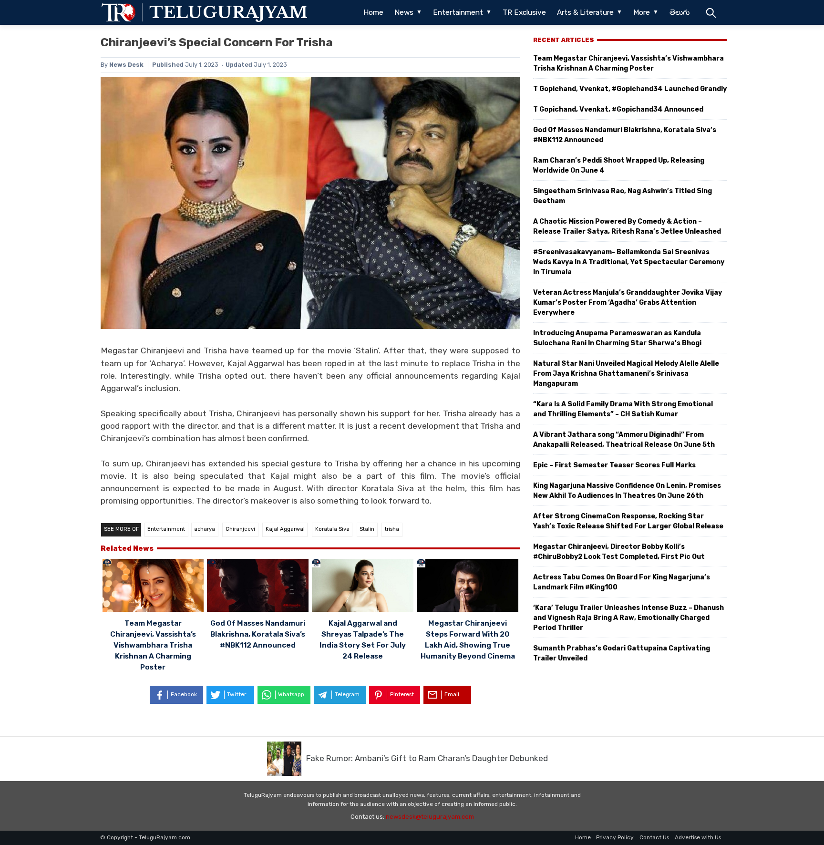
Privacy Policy (615, 837)
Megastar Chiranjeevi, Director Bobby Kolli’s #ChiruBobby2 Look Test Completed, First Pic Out (619, 552)
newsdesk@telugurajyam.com (430, 816)
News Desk (126, 64)
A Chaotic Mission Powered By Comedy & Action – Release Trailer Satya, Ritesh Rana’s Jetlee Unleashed (627, 226)
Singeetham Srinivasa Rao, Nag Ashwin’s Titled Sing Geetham (622, 196)
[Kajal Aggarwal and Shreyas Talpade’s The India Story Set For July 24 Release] (362, 587)
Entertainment (458, 12)
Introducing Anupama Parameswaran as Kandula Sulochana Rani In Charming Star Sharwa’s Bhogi (617, 338)
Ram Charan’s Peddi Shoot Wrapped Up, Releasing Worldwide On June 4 (618, 165)
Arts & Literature (585, 12)
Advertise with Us (698, 837)
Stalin (367, 529)
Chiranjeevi (240, 529)
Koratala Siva (332, 529)
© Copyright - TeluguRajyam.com (145, 837)
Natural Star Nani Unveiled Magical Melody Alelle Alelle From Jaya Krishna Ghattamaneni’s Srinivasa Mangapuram (626, 374)
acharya (204, 529)
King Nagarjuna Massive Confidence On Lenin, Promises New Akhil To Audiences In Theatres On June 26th (627, 491)
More (641, 12)
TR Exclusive (524, 12)
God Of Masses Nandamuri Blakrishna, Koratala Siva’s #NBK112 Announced (257, 634)
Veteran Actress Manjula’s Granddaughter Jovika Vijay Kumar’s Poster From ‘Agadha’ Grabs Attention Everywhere (627, 303)
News (403, 12)
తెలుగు (680, 12)
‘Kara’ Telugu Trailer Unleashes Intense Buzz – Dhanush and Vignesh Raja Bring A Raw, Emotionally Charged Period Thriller (628, 618)
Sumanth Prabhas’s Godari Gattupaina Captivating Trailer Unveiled (621, 653)
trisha (392, 529)
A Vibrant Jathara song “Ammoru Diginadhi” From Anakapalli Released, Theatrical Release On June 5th (624, 440)
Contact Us (654, 837)
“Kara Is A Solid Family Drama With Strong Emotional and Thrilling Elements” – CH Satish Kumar (623, 409)
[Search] (711, 12)
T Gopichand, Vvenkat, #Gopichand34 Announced (618, 109)
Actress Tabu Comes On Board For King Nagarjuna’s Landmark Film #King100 (621, 582)
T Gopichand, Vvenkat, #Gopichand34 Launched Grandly (630, 89)
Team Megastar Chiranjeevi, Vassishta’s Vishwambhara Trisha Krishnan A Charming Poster (153, 645)
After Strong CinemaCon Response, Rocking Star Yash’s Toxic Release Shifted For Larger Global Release (628, 521)
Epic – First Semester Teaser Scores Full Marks (614, 465)
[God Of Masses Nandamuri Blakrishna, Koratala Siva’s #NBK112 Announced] (258, 587)
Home (373, 12)
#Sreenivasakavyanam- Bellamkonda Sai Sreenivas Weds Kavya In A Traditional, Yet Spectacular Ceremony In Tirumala (628, 262)
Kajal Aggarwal (285, 529)
